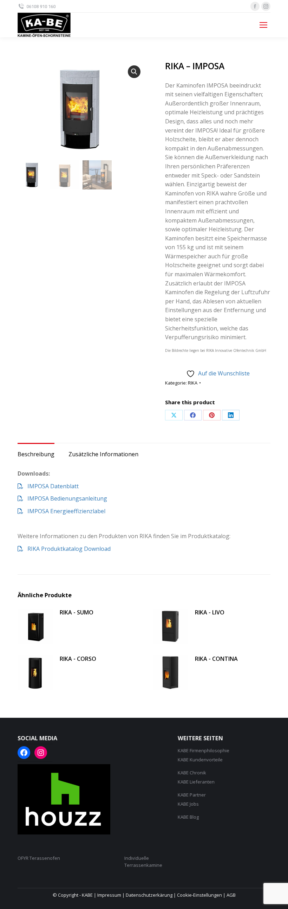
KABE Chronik (192, 772)
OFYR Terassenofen (39, 858)
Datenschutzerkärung (149, 895)
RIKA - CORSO (78, 658)
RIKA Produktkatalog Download (67, 549)
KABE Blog (188, 817)
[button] (134, 71)
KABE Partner (192, 795)
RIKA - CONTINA (216, 658)
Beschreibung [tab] (36, 454)
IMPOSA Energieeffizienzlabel (64, 511)
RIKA (192, 383)
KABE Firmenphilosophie (203, 750)
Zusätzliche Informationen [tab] (103, 454)
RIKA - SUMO (76, 612)
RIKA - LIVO (209, 612)
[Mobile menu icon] (263, 25)
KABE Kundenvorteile (200, 759)
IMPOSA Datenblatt (51, 486)
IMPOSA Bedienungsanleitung (65, 498)
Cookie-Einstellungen (199, 895)
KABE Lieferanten (196, 782)
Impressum (109, 895)
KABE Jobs (188, 804)
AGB (231, 895)
